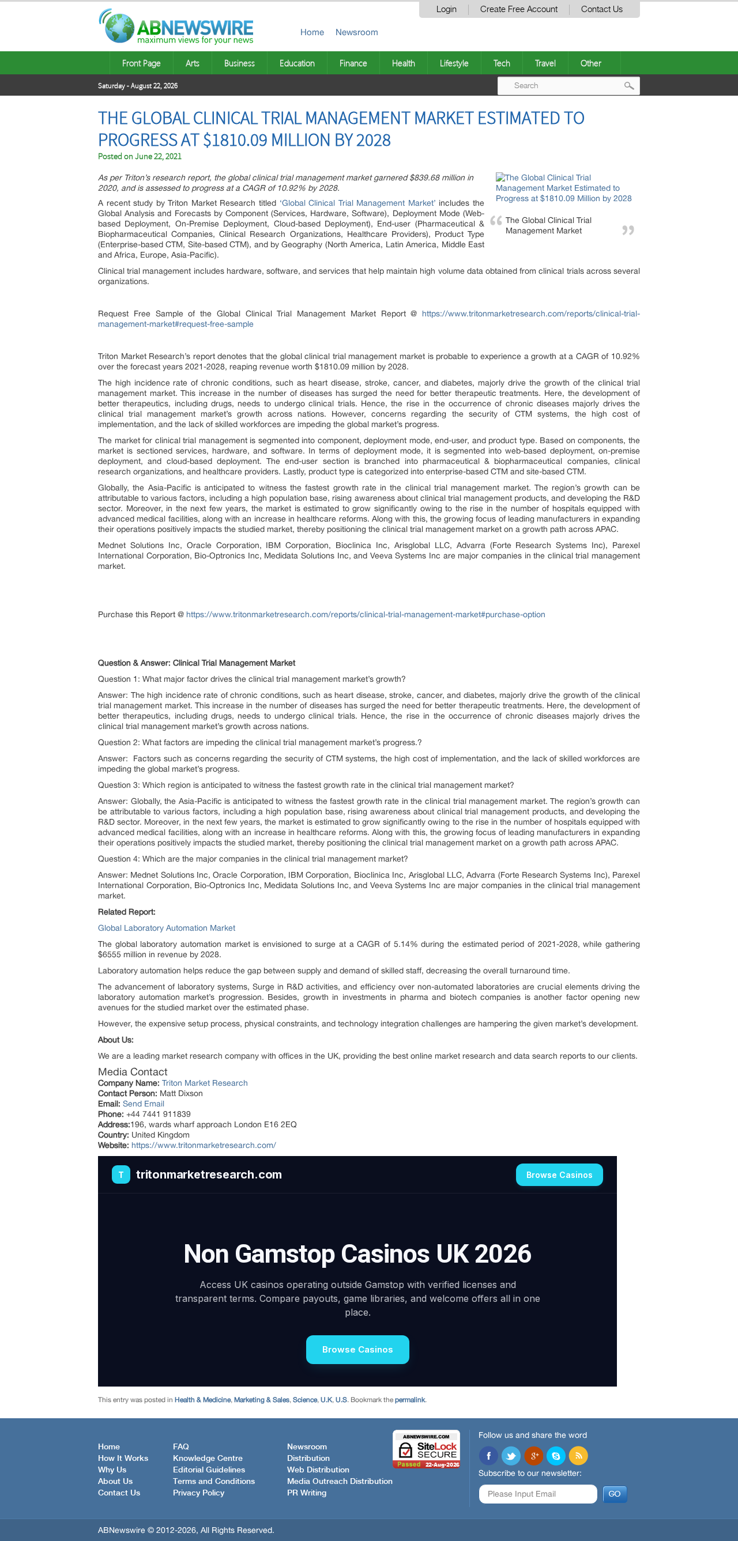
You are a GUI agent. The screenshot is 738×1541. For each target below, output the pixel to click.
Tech (502, 63)
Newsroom (357, 32)
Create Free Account (519, 9)
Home (312, 32)
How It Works (123, 1459)
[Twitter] (511, 1457)
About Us (115, 1482)
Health (403, 63)
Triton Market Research (205, 1082)
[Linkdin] (533, 1457)
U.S (341, 1400)
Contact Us (602, 9)
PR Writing (306, 1493)
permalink (410, 1400)
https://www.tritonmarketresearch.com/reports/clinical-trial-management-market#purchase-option (365, 614)
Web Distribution (318, 1470)
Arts (192, 63)
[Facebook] (488, 1457)
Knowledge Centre (208, 1459)
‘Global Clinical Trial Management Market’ (358, 202)
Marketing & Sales (261, 1400)
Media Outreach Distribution (340, 1482)
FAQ (181, 1447)
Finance (353, 63)
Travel (545, 63)
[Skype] (556, 1457)
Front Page (141, 63)
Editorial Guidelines (209, 1470)
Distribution (308, 1459)
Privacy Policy (198, 1493)
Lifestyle (454, 63)
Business (239, 63)
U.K (326, 1400)
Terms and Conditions (214, 1482)
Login (446, 9)
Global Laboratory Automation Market (166, 927)
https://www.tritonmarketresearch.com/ (203, 1145)
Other (591, 63)
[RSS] (578, 1457)
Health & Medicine (203, 1400)
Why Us (112, 1470)
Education (297, 63)
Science (305, 1400)
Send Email (143, 1103)
